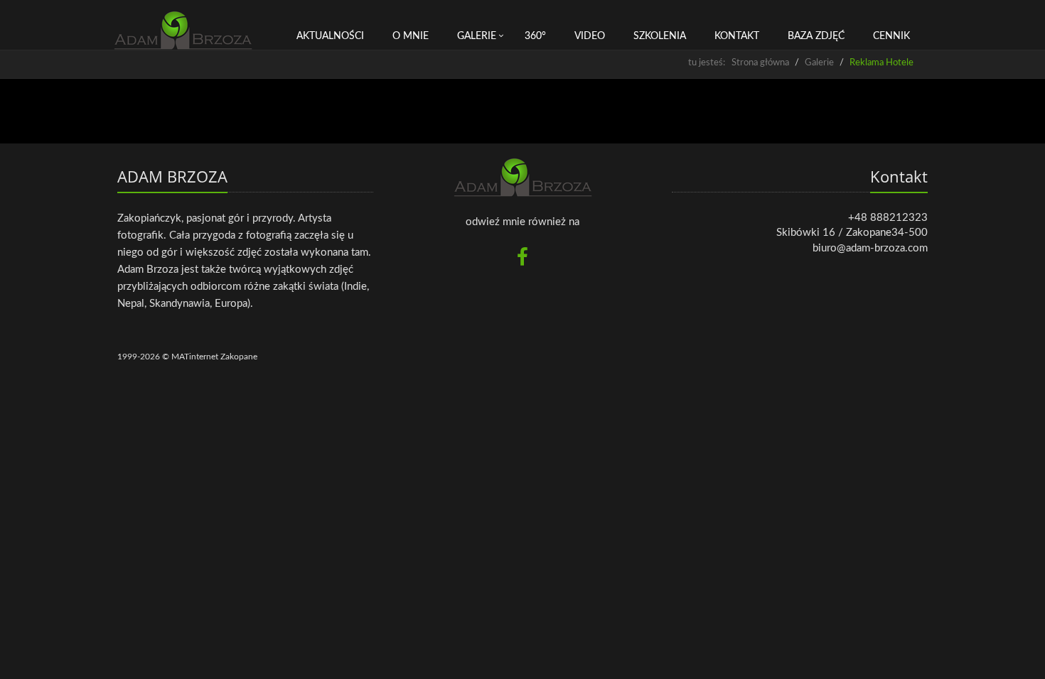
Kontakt (736, 36)
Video (589, 36)
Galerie (476, 36)
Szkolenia (659, 36)
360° (535, 36)
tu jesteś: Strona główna (738, 62)
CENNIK (891, 36)
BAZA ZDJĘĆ (816, 36)
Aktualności (330, 36)
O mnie (410, 36)
